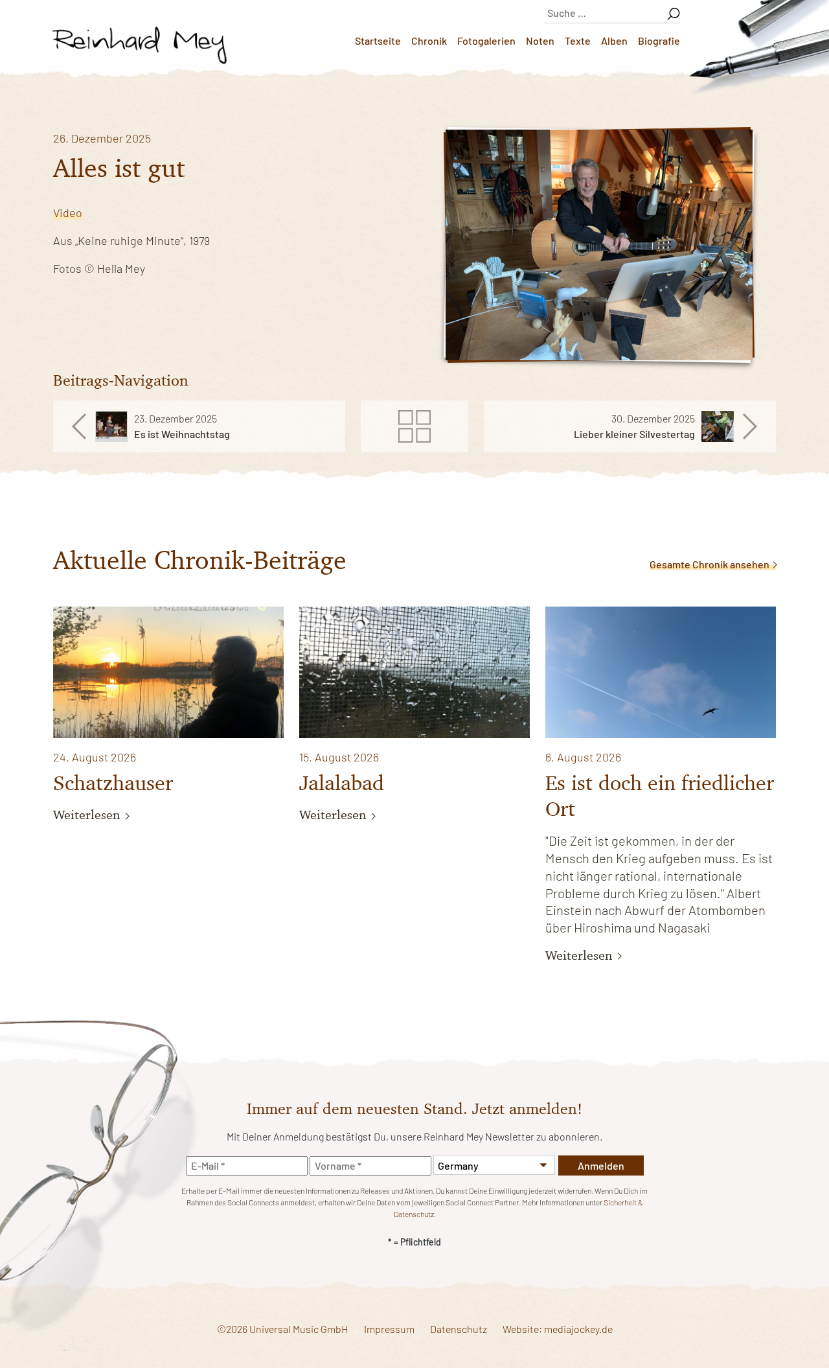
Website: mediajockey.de (558, 1329)
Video (67, 212)
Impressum (389, 1329)
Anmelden (601, 1165)
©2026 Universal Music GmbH (282, 1329)
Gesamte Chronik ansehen (710, 564)
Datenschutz (458, 1329)
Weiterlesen (88, 814)
